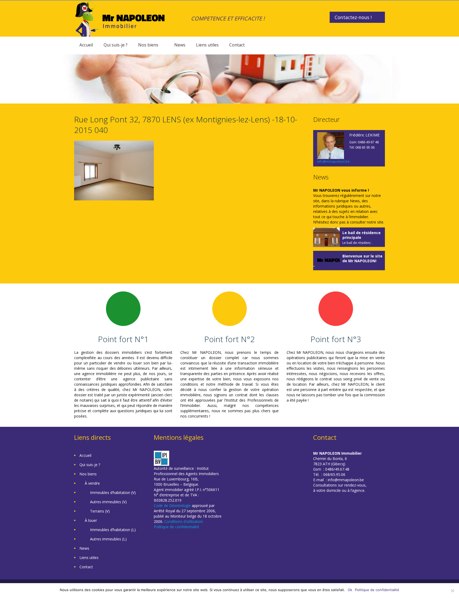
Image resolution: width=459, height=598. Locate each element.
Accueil (86, 45)
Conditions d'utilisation (183, 521)
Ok (350, 590)
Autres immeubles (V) (108, 501)
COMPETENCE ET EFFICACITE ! (228, 18)
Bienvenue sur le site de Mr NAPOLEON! (362, 258)
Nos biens (148, 45)
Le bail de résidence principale (361, 235)
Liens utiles (207, 45)
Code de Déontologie (172, 505)
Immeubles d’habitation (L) (113, 529)
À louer (91, 520)
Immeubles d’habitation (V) (113, 492)
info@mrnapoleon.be (333, 161)
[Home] (120, 18)
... (372, 242)
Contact (237, 45)
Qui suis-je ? (116, 45)
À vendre (92, 483)
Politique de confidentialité (176, 526)
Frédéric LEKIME (364, 134)
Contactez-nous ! (353, 17)
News (179, 45)
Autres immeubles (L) (108, 538)
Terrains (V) (100, 511)
